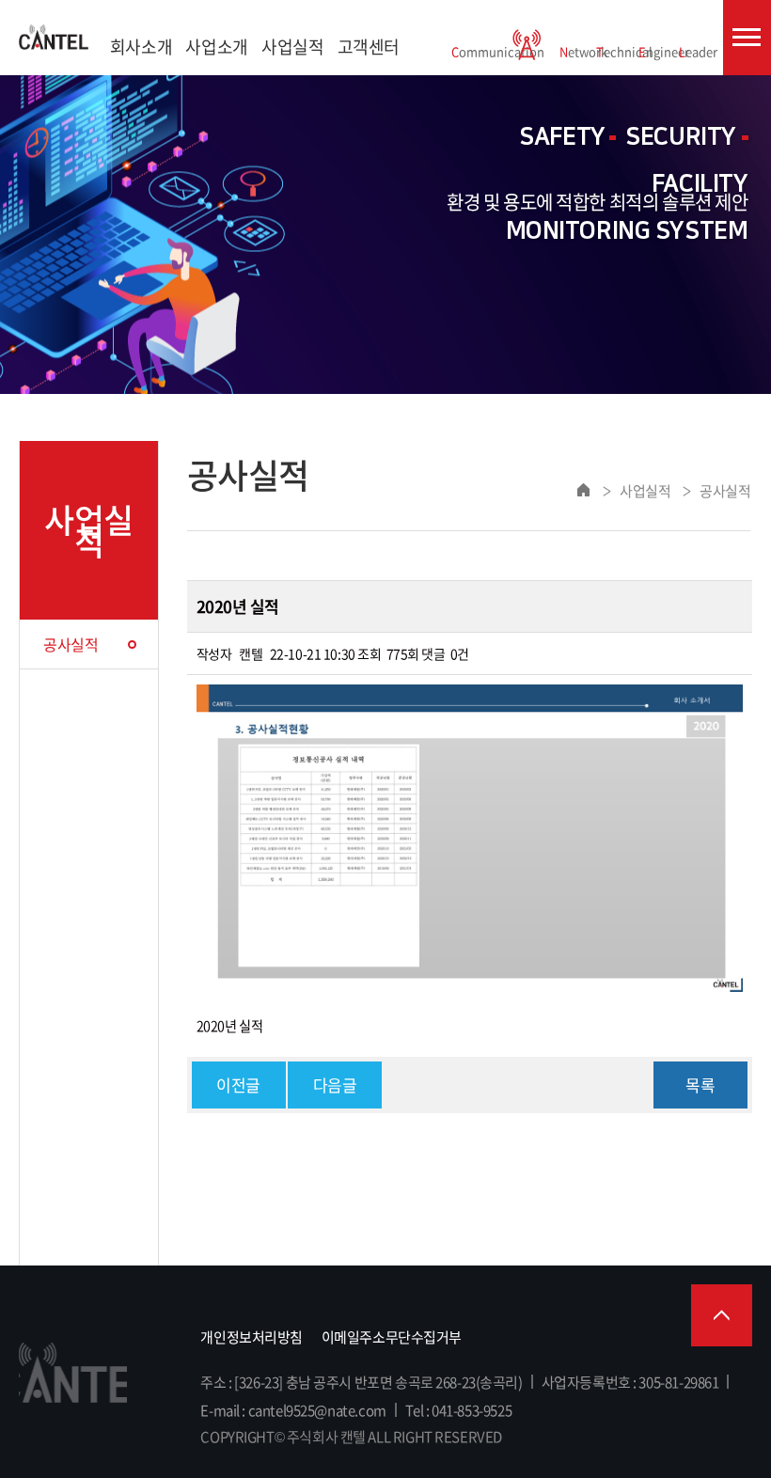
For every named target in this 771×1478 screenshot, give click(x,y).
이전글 (238, 1084)
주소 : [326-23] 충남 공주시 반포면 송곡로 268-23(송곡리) (361, 1382)
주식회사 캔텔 (53, 37)
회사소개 (141, 46)
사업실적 (292, 46)
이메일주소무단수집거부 (392, 1337)
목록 (700, 1084)
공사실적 (70, 644)
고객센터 (369, 46)
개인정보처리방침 (251, 1337)
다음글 (335, 1084)
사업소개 (216, 46)
